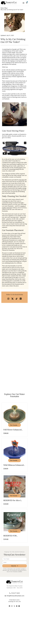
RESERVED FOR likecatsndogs (10, 537)
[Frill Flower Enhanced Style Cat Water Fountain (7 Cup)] (14, 416)
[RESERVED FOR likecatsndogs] (14, 522)
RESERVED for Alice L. (12, 500)
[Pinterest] (17, 606)
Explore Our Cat (14, 395)
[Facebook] (9, 606)
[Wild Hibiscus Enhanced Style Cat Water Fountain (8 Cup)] (14, 451)
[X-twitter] (14, 606)
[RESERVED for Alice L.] (14, 486)
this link (21, 180)
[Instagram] (12, 606)
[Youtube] (19, 606)
